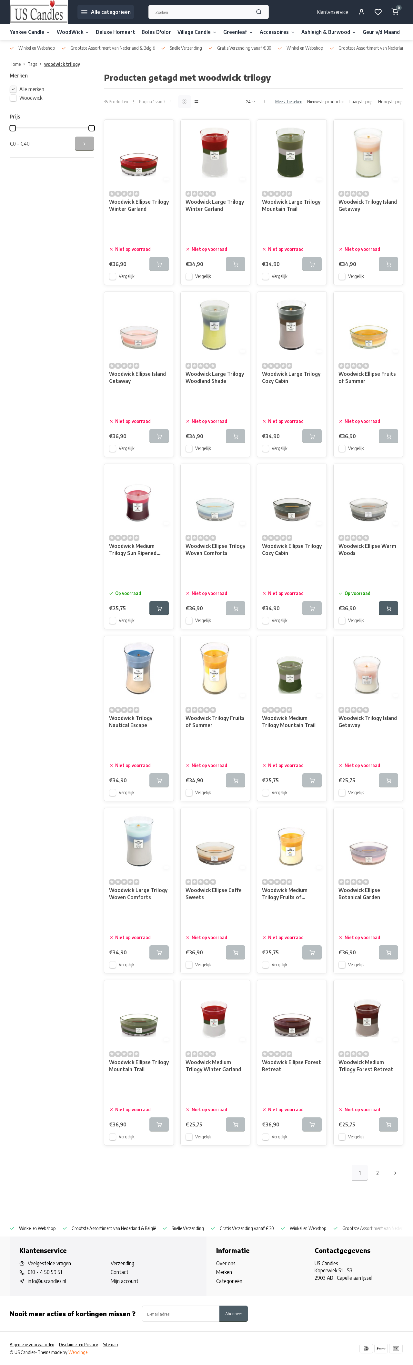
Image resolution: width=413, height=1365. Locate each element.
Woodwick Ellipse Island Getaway (137, 377)
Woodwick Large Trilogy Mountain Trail (291, 205)
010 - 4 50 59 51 (45, 1272)
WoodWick (70, 32)
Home (15, 64)
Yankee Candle (27, 32)
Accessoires (274, 32)
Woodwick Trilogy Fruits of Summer (215, 721)
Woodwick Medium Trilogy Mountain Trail (289, 721)
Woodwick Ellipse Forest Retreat (291, 1065)
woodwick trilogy (62, 64)
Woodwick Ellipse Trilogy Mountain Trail (139, 1065)
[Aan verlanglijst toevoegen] (163, 129)
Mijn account (124, 1281)
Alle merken (31, 89)
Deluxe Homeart (115, 32)
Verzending (122, 1263)
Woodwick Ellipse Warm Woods (367, 549)
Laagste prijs (361, 101)
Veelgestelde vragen (49, 1263)
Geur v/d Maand (381, 32)
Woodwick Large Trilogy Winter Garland (215, 205)
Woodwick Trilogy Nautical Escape (130, 721)
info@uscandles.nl (47, 1281)
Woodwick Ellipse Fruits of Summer (367, 377)
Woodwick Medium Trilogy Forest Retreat (365, 1065)
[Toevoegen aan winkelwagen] (159, 608)
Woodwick (30, 98)
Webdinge (77, 1352)
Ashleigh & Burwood (325, 32)
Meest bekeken (288, 101)
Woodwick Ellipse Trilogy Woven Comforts (215, 549)
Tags (32, 64)
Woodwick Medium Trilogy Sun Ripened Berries (132, 550)
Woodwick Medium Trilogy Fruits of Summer (284, 894)
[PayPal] (381, 1348)
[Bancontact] (396, 1348)
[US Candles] (39, 12)
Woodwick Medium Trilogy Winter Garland (213, 1065)
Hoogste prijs (390, 101)
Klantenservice (332, 12)
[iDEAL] (366, 1348)
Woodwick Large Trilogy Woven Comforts (138, 893)
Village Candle (194, 32)
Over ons (226, 1263)
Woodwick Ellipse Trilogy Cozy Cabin (292, 549)
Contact (119, 1272)
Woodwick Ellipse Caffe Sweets (214, 893)
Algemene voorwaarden (32, 1344)
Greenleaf (235, 32)
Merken (224, 1272)
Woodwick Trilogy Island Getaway (367, 205)
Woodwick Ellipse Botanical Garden (359, 893)
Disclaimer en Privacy (78, 1344)
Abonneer (233, 1313)
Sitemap (110, 1344)
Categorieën (229, 1281)
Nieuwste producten (326, 101)
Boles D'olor (156, 32)
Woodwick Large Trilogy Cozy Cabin (291, 377)
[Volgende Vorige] (395, 1173)
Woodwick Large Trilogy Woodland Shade (215, 377)
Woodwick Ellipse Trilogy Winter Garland (139, 205)
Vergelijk (127, 276)
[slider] (12, 128)
